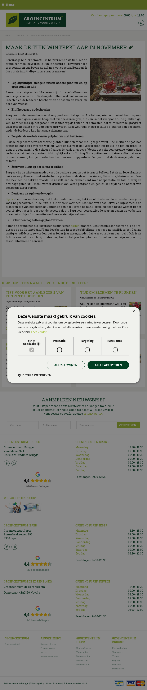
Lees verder (39, 332)
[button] (34, 375)
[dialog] (73, 345)
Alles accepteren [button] (108, 365)
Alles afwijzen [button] (66, 365)
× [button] (133, 311)
